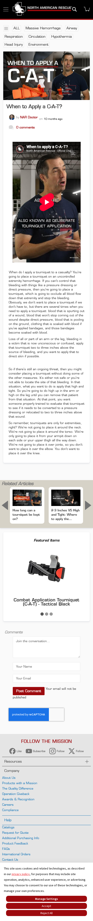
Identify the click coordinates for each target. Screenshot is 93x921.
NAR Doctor (29, 117)
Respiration (14, 36)
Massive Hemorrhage (43, 28)
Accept (46, 906)
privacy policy (21, 874)
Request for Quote (15, 832)
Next (88, 505)
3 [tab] (51, 614)
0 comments (25, 127)
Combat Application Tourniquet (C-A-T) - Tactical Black (46, 602)
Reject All (46, 913)
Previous (5, 505)
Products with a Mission (19, 783)
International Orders (16, 854)
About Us (9, 777)
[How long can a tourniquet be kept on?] (27, 498)
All (16, 28)
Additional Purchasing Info (20, 838)
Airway (71, 28)
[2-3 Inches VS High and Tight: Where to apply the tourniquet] (65, 498)
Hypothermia (61, 36)
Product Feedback (15, 843)
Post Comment (28, 691)
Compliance (10, 810)
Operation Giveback (15, 794)
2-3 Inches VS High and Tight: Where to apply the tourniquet (65, 514)
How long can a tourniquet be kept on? (26, 514)
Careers (8, 804)
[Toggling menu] (5, 9)
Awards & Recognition (18, 799)
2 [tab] (46, 614)
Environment (38, 44)
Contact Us (10, 859)
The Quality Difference (17, 788)
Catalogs (8, 827)
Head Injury (14, 44)
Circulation (37, 36)
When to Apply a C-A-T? (34, 106)
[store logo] (42, 9)
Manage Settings (46, 899)
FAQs (6, 849)
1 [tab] (42, 614)
